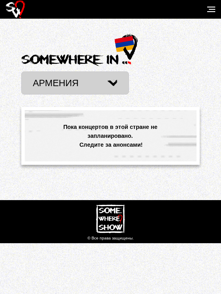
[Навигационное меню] (211, 9)
